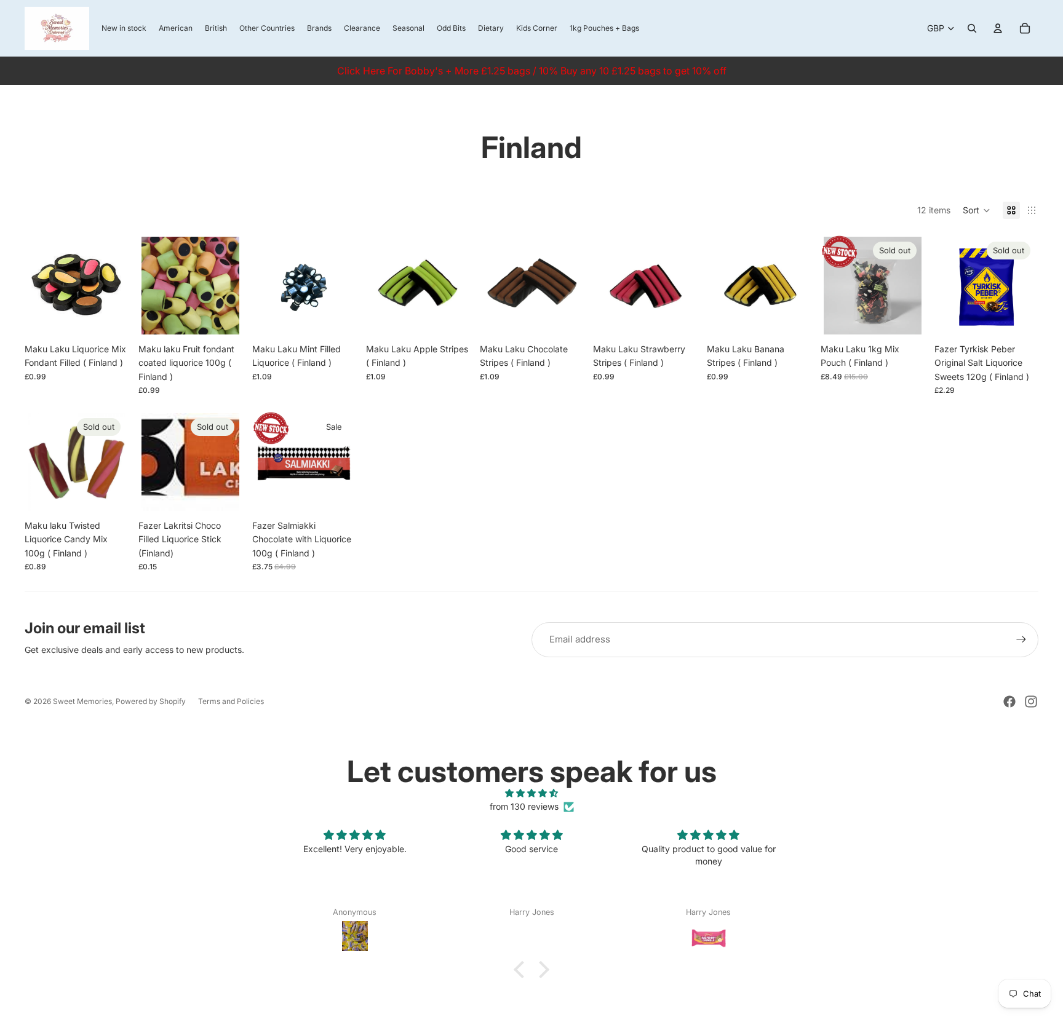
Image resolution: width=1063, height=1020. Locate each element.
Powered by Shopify (151, 701)
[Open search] (971, 28)
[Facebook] (1009, 701)
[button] (976, 210)
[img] (531, 793)
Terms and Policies (231, 701)
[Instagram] (1031, 701)
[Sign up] (1021, 639)
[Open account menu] (997, 28)
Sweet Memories (82, 701)
